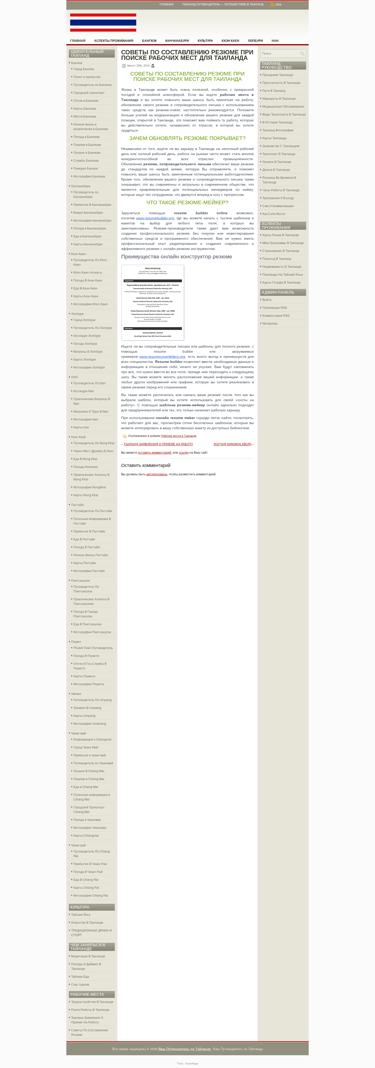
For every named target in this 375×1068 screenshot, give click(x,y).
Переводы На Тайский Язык (282, 274)
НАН (275, 40)
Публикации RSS (274, 307)
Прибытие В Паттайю (89, 531)
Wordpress (270, 323)
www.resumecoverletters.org (162, 356)
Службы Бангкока (86, 160)
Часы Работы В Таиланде (281, 190)
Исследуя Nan (83, 391)
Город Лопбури (84, 319)
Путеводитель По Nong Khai (94, 443)
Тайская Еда (80, 976)
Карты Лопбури (84, 359)
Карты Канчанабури (88, 244)
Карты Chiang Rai (86, 887)
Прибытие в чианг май (89, 755)
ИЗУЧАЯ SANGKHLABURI (232, 444)
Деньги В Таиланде (276, 169)
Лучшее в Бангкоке (87, 152)
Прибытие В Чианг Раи (90, 863)
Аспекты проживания (113, 40)
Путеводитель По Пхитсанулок (86, 588)
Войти (266, 299)
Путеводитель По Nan (89, 383)
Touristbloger (191, 1063)
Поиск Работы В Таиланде (90, 1009)
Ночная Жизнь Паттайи (90, 555)
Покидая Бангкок (85, 168)
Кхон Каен (230, 40)
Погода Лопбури (85, 343)
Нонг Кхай (78, 437)
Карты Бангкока (84, 108)
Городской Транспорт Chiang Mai (89, 809)
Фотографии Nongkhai (89, 487)
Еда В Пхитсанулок (87, 624)
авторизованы (156, 474)
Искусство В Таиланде (87, 922)
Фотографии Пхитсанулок (92, 632)
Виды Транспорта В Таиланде (284, 114)
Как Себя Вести (273, 213)
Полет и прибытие (87, 76)
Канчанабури (177, 40)
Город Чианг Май (85, 747)
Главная (166, 4)
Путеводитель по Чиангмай (93, 763)
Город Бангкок (83, 69)
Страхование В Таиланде (280, 250)
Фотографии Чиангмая (89, 827)
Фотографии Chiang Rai (90, 895)
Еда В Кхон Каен (85, 288)
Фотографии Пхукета (88, 684)
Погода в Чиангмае (87, 819)
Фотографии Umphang (89, 723)
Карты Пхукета (84, 676)
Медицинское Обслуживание (283, 106)
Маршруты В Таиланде (279, 98)
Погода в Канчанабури (89, 228)
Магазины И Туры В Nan (90, 411)
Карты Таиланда (274, 138)
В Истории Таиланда (277, 122)
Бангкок (149, 40)
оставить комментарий (154, 452)
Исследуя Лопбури (87, 335)
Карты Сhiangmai (86, 835)
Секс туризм (80, 984)
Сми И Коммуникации (278, 206)
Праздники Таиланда (277, 74)
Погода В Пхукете (86, 655)
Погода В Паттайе (86, 547)
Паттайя (77, 504)
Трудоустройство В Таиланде (92, 1001)
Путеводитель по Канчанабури (85, 194)
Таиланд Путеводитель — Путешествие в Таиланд (223, 4)
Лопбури (255, 40)
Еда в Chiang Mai (85, 786)
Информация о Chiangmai (92, 739)
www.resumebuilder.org (155, 218)
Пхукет (76, 641)
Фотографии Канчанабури (92, 220)
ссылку (184, 452)
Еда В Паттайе (84, 539)
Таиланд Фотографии (278, 130)
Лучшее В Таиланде (276, 161)
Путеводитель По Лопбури (92, 327)
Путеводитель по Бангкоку (92, 84)
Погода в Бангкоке (86, 136)
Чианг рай (78, 845)
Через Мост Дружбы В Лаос (93, 451)
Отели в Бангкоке (85, 100)
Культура (205, 40)
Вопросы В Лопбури (88, 351)
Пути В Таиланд (273, 90)
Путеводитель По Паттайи (92, 510)
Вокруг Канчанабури (88, 212)
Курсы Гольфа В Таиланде (281, 282)
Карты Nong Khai (85, 495)
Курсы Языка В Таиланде (280, 235)
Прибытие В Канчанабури (92, 204)
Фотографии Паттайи (89, 570)
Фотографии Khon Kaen (90, 304)
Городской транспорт (89, 92)
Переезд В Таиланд (276, 258)
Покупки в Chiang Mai (88, 779)
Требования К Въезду (278, 198)
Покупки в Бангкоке (87, 144)
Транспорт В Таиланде (278, 153)
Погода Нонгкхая (85, 466)
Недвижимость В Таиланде (282, 266)
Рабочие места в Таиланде (178, 435)
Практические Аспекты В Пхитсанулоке (91, 601)
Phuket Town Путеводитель (93, 647)
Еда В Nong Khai (85, 458)
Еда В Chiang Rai (85, 879)
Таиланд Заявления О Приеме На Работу (87, 1019)
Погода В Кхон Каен (87, 280)
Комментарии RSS (276, 315)
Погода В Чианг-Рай (88, 871)
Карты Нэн (81, 427)
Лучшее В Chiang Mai (88, 771)
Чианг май (78, 733)
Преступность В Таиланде (281, 82)
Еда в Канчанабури (87, 236)
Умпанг (76, 693)
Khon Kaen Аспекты (87, 272)
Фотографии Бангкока (89, 176)
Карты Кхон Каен (85, 296)
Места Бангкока (84, 116)
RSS (278, 4)
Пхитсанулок (80, 580)
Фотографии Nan (85, 419)
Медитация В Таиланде (88, 956)
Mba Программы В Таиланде (283, 242)
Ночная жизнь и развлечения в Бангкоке (90, 126)
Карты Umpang (84, 715)
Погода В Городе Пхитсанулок (85, 613)
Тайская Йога (80, 914)
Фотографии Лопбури (89, 367)
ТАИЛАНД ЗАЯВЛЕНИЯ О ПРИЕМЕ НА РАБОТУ (158, 444)
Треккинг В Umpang (87, 707)
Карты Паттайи (84, 563)
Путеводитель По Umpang (92, 699)
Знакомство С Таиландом (280, 146)
